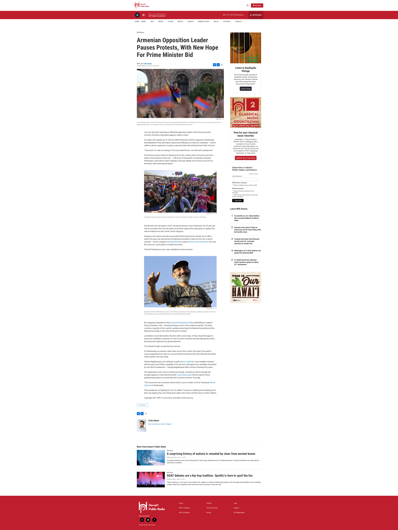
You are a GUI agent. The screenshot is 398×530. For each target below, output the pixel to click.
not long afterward (173, 242)
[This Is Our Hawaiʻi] (245, 287)
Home (137, 21)
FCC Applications (239, 512)
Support (236, 508)
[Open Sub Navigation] (147, 21)
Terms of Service (212, 508)
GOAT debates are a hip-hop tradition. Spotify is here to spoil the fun (210, 475)
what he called (186, 362)
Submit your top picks (245, 158)
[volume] (143, 15)
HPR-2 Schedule (184, 512)
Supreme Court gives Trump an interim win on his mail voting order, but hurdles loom (247, 229)
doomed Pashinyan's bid (181, 322)
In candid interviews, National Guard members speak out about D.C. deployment (246, 262)
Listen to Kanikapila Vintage (245, 69)
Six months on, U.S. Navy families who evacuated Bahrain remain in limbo (246, 218)
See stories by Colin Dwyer (159, 424)
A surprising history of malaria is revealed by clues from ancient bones (211, 453)
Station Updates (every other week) (245, 185)
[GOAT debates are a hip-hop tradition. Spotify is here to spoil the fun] (151, 479)
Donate (258, 5)
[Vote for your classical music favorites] (245, 112)
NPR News (140, 32)
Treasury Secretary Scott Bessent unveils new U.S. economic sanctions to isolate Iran (246, 241)
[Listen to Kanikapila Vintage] (245, 47)
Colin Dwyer (147, 64)
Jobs (235, 503)
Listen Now (246, 88)
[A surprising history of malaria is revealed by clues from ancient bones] (151, 457)
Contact (209, 503)
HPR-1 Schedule (184, 508)
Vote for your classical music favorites (246, 134)
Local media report (184, 375)
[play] (137, 15)
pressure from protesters (197, 242)
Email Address (237, 176)
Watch (180, 21)
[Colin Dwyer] (141, 425)
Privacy (208, 512)
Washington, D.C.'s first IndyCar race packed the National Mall (247, 251)
